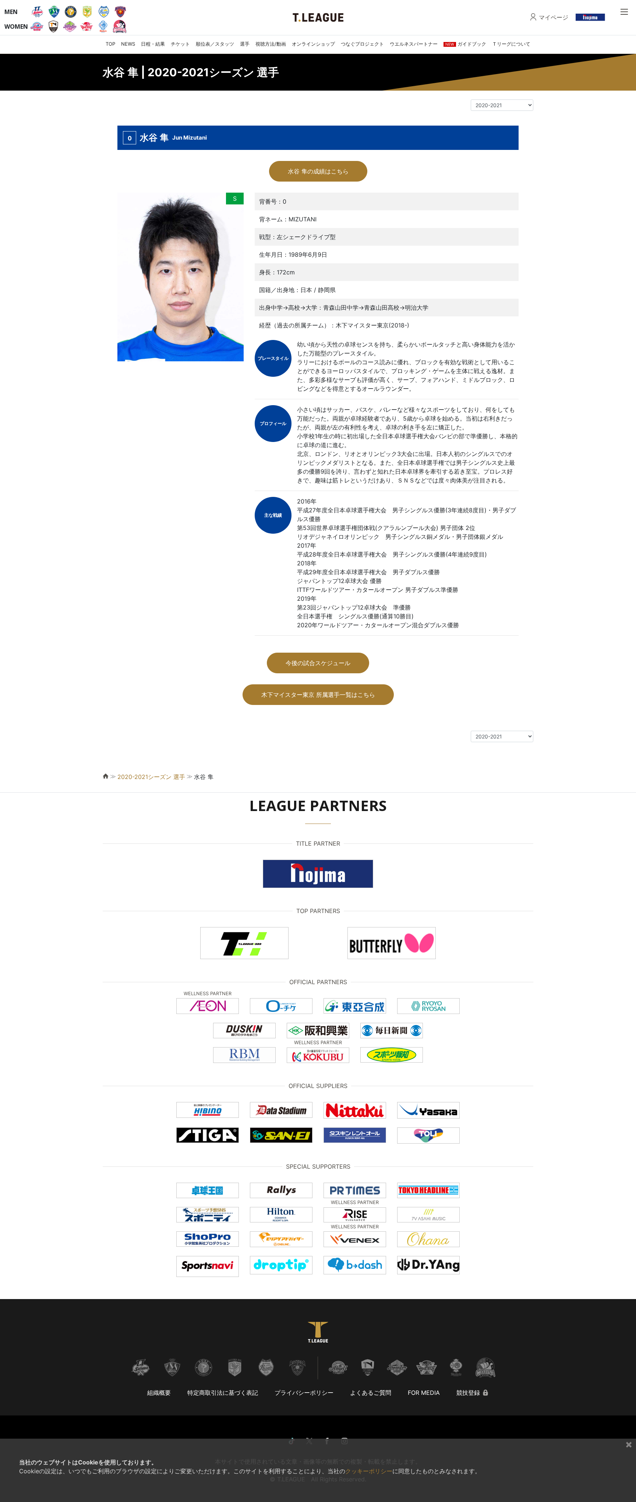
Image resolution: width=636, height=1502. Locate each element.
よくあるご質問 (370, 1392)
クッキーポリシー (368, 1471)
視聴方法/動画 (270, 44)
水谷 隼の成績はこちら (318, 171)
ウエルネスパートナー (414, 44)
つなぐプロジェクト (362, 44)
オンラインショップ (313, 44)
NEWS (128, 44)
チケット (180, 44)
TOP (110, 44)
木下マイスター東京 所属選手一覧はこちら (318, 694)
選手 (245, 44)
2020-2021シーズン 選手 (151, 776)
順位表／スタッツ (215, 44)
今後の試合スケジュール (318, 663)
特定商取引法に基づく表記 (222, 1392)
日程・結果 (153, 44)
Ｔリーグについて (511, 44)
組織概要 (159, 1392)
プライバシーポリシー (304, 1392)
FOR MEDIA (424, 1392)
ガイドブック (465, 44)
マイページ (553, 17)
